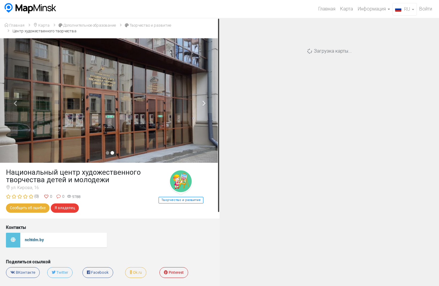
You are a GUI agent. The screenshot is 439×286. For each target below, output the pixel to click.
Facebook (99, 272)
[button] (16, 100)
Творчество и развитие (150, 25)
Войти (425, 9)
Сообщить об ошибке (28, 208)
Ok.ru (137, 272)
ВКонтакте (25, 272)
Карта (346, 9)
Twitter (62, 272)
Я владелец (65, 208)
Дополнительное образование (89, 25)
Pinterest (176, 272)
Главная (326, 9)
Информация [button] (372, 9)
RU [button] (407, 9)
